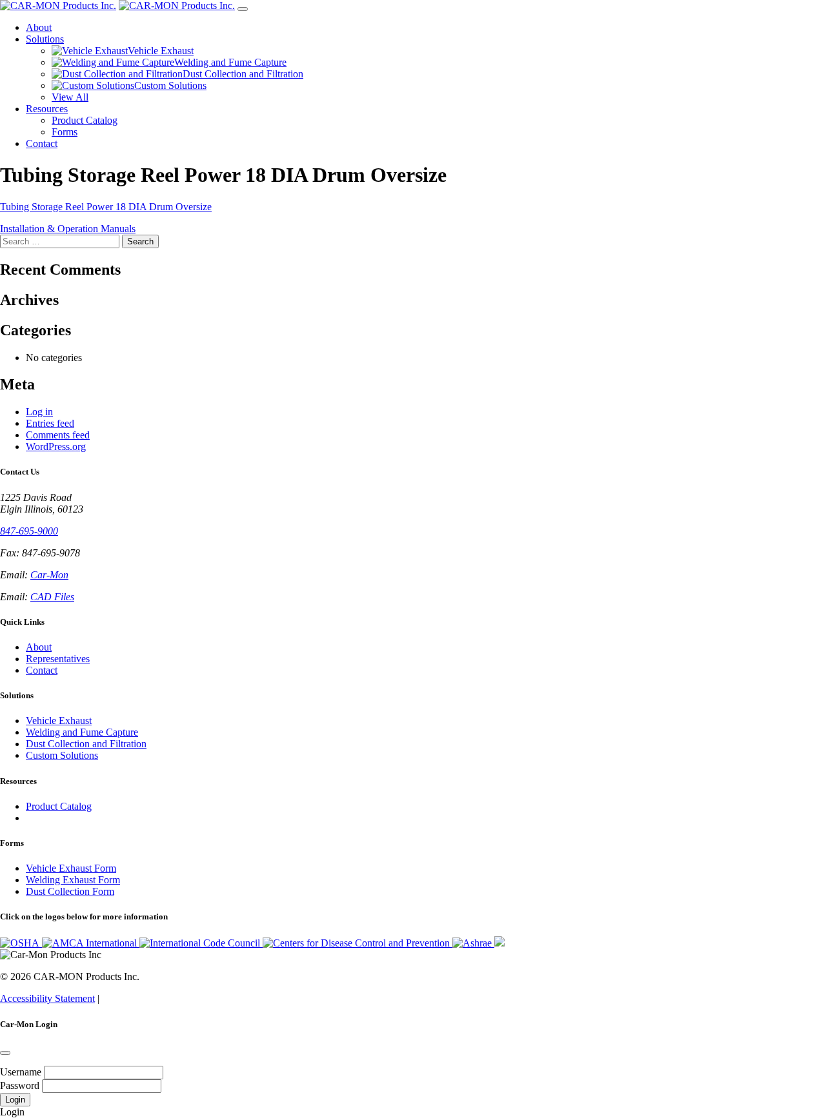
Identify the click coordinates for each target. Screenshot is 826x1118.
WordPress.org (56, 446)
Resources (47, 108)
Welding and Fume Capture (82, 732)
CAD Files (52, 596)
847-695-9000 (29, 530)
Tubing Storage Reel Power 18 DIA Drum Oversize (106, 206)
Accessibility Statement (47, 998)
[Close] (5, 1053)
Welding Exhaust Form (73, 879)
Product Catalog (59, 806)
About (39, 27)
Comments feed (58, 434)
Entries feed (50, 423)
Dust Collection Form (70, 891)
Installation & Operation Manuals (68, 228)
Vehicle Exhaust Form (71, 868)
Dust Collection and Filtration (86, 743)
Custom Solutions (62, 755)
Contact (41, 143)
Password (19, 1085)
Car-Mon (49, 574)
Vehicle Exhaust (59, 720)
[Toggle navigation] (242, 9)
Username (20, 1071)
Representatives (58, 658)
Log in (39, 411)
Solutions (45, 39)
